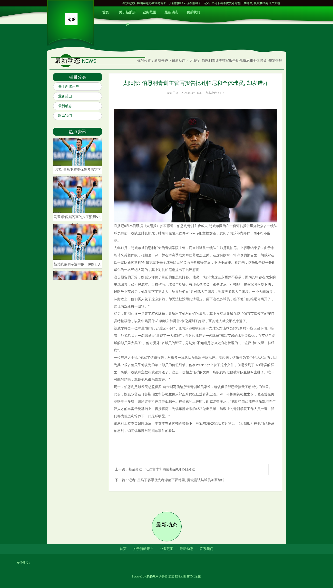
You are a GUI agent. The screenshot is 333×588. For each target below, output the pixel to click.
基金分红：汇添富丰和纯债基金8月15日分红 (161, 469)
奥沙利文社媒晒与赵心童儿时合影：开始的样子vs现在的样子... (139, 3)
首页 (105, 12)
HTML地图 (194, 576)
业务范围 (149, 12)
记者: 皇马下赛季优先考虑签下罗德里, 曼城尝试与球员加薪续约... (223, 3)
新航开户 (161, 60)
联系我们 (193, 12)
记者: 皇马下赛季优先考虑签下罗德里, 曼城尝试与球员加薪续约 (176, 480)
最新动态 (171, 12)
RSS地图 (180, 576)
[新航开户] (71, 24)
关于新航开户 (127, 14)
